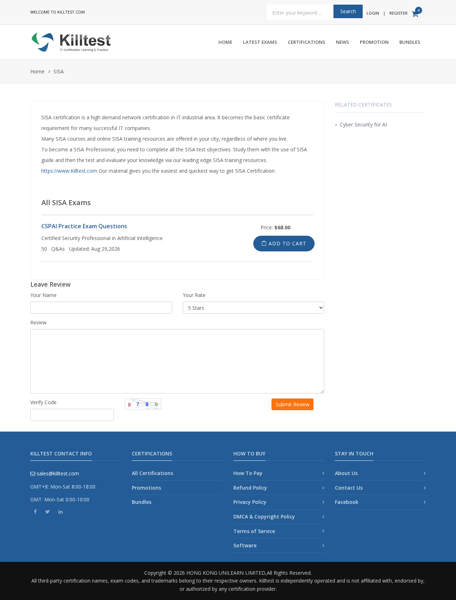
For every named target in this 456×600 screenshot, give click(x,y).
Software (244, 545)
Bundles (409, 42)
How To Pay (248, 473)
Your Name (43, 295)
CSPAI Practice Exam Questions (84, 226)
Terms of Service (254, 531)
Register (398, 13)
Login (373, 13)
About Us (346, 473)
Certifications (306, 42)
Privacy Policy (249, 502)
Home (225, 42)
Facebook (346, 502)
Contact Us (349, 487)
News (342, 42)
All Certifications (152, 473)
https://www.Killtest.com (69, 170)
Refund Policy (250, 487)
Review (38, 322)
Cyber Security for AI (363, 124)
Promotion (374, 42)
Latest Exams (260, 42)
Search (348, 11)
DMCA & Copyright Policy (264, 516)
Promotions (146, 487)
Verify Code (43, 402)
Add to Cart (286, 243)
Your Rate (194, 295)
